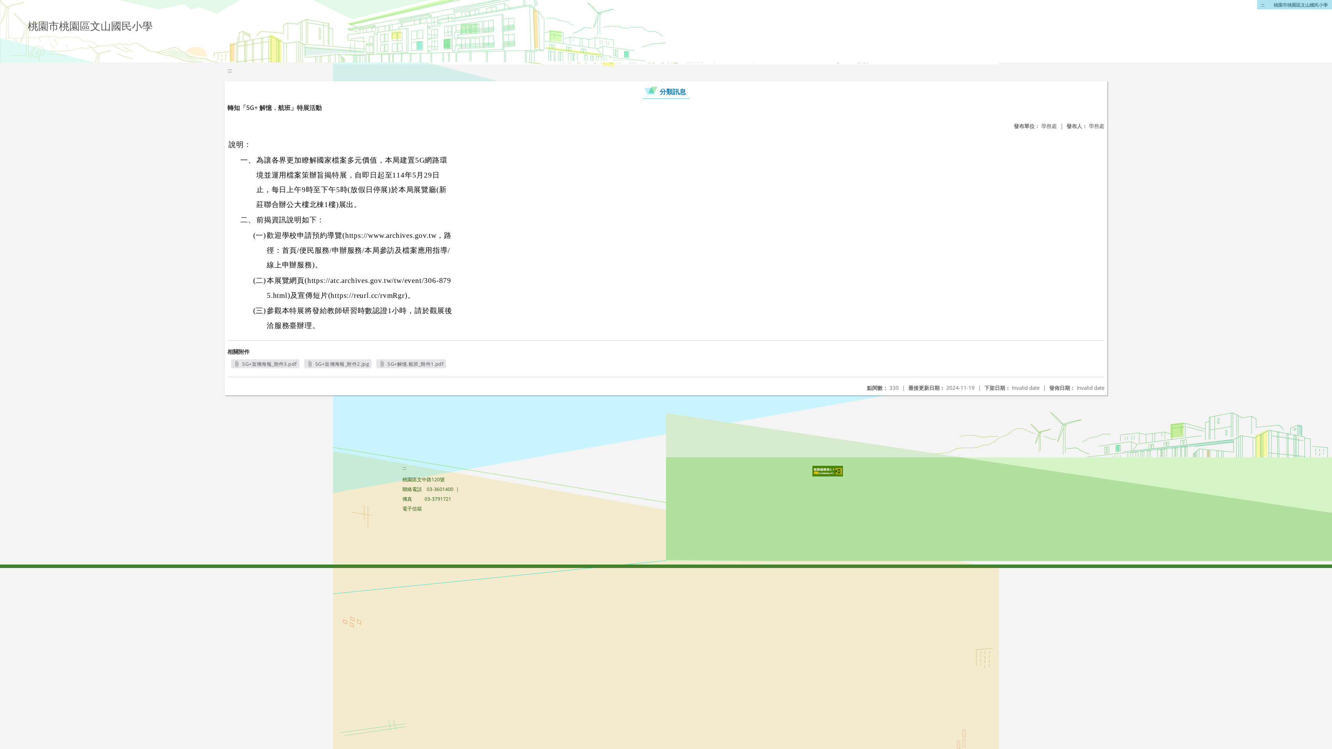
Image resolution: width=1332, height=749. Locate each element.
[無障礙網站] (828, 474)
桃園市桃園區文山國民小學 (1301, 5)
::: (1262, 5)
